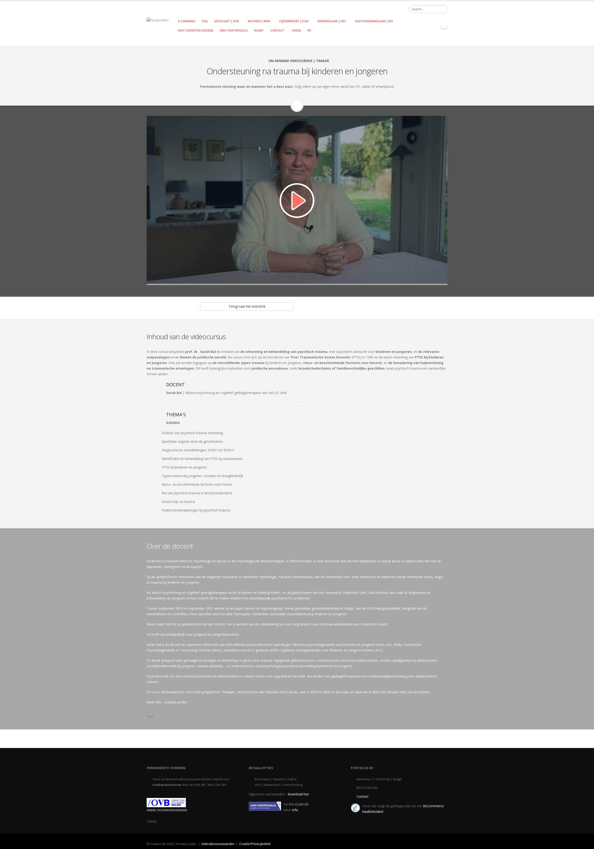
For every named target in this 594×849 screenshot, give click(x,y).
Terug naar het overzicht (247, 306)
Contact (362, 796)
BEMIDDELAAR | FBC (332, 21)
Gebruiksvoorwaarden (217, 844)
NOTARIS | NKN (259, 21)
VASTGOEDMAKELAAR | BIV (374, 21)
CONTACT (277, 31)
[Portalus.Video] (157, 20)
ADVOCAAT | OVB (226, 21)
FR (309, 31)
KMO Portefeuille (234, 31)
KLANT (259, 31)
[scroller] (586, 843)
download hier (298, 794)
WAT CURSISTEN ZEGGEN (195, 31)
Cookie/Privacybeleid (254, 844)
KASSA (296, 31)
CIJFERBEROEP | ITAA (294, 21)
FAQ (205, 21)
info (295, 810)
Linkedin (150, 713)
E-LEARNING (186, 21)
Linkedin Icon (443, 25)
